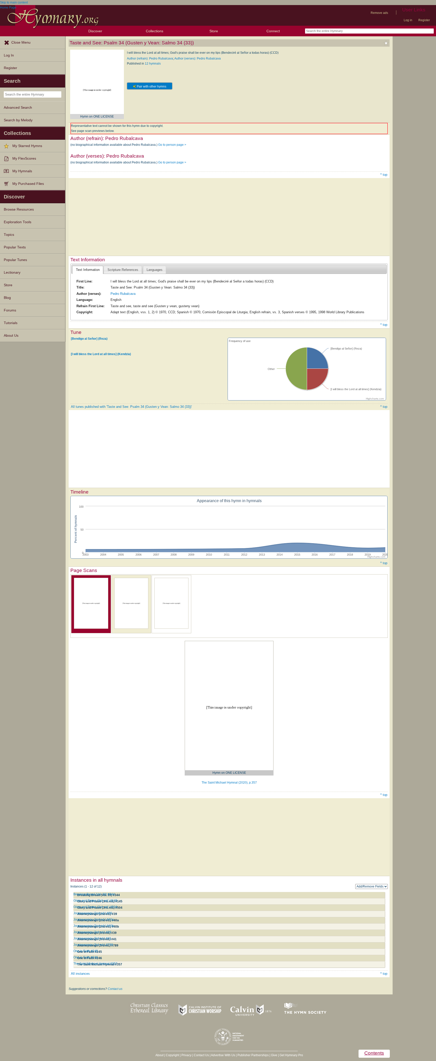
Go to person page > (172, 145)
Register (424, 20)
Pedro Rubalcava (123, 294)
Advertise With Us (223, 1055)
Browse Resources (19, 209)
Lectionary (12, 272)
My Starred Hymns (27, 146)
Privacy (186, 1055)
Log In (9, 55)
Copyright (172, 1055)
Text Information (88, 270)
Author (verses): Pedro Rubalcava (197, 58)
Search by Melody (18, 120)
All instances (80, 974)
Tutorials (10, 323)
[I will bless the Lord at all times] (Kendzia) (101, 354)
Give (274, 1055)
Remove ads (379, 13)
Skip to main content (14, 2)
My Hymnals (22, 171)
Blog (7, 298)
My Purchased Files (28, 184)
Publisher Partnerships (253, 1055)
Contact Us (201, 1055)
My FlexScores (24, 158)
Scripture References (122, 270)
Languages (154, 270)
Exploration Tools (17, 222)
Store (213, 31)
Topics (9, 235)
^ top (383, 175)
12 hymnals (153, 63)
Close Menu (21, 42)
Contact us (115, 989)
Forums (10, 310)
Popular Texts (15, 247)
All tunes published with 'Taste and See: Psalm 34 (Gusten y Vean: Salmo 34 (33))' (131, 407)
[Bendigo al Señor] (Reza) (89, 338)
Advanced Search (18, 107)
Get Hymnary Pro (291, 1055)
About (159, 1055)
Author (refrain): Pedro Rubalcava (150, 58)
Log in (408, 20)
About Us (11, 335)
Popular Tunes (15, 260)
